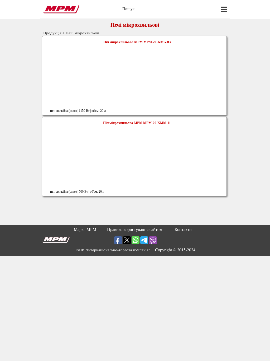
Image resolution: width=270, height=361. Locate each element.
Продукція (52, 33)
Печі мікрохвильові (82, 33)
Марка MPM (85, 229)
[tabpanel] (135, 250)
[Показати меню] (224, 9)
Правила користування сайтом (134, 229)
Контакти (183, 229)
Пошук (128, 9)
